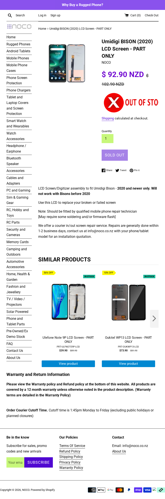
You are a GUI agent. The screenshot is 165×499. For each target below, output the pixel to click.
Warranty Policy (71, 468)
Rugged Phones (18, 44)
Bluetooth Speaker (13, 161)
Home (10, 37)
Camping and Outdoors (16, 252)
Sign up (55, 15)
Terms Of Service (72, 446)
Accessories (15, 171)
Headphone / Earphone (16, 148)
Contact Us (14, 351)
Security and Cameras (15, 232)
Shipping (108, 118)
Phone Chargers (18, 90)
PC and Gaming (18, 190)
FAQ (9, 344)
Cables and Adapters (14, 180)
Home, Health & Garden (18, 277)
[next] (154, 319)
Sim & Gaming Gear (17, 200)
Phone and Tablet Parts (15, 321)
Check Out (152, 15)
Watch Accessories (15, 136)
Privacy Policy (70, 462)
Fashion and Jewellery (15, 289)
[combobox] (26, 15)
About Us (13, 358)
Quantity (107, 131)
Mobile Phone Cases (16, 68)
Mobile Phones (17, 58)
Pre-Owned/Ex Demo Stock (17, 334)
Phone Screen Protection (16, 80)
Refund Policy (69, 451)
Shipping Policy (71, 457)
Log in (42, 15)
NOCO (25, 489)
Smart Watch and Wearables (17, 123)
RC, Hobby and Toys (17, 213)
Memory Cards (17, 242)
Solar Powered (17, 312)
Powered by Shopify (43, 489)
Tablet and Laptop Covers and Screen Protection (17, 105)
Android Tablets (18, 51)
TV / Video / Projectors (15, 302)
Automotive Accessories (15, 264)
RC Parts (13, 222)
